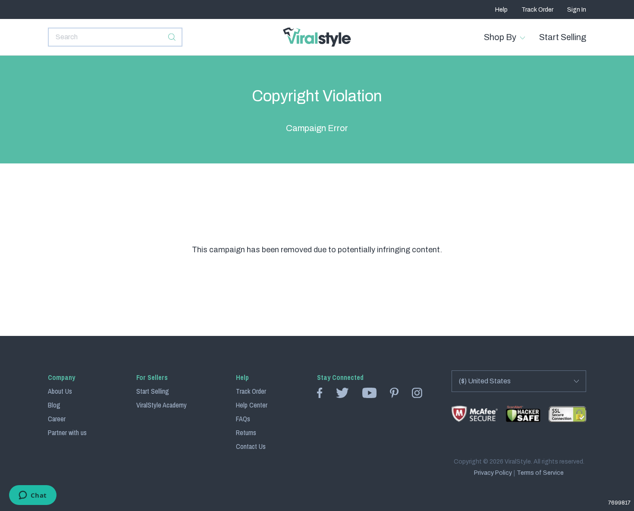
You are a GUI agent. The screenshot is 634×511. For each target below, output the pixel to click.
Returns (246, 432)
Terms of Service (540, 473)
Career (57, 418)
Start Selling (562, 37)
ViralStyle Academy (161, 405)
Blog (54, 405)
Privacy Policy (493, 473)
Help (501, 9)
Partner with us (67, 432)
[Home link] (317, 37)
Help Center (251, 405)
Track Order (537, 9)
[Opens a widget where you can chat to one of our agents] (32, 496)
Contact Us (251, 446)
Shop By (500, 37)
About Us (60, 391)
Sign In (576, 9)
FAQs (243, 418)
